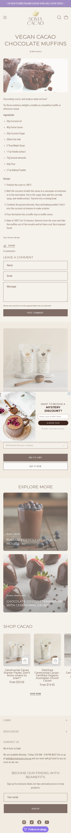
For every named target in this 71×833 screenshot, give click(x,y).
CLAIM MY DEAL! (53, 423)
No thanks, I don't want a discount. (53, 429)
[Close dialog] (69, 394)
